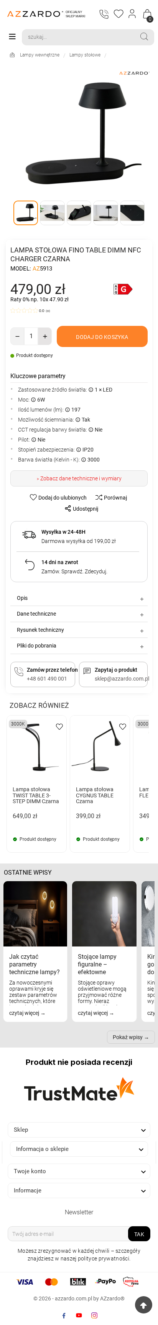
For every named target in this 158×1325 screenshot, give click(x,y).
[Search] (144, 36)
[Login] (132, 13)
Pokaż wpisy (128, 1037)
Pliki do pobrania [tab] (36, 646)
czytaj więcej (24, 1013)
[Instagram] (94, 1315)
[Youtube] (79, 1315)
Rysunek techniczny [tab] (40, 630)
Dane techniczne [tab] (36, 614)
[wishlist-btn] (59, 726)
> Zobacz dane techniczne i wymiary (79, 478)
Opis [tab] (22, 598)
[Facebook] (63, 1315)
